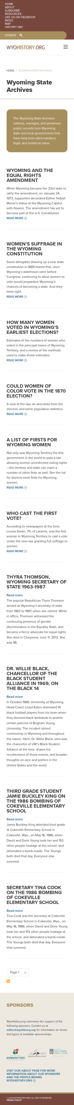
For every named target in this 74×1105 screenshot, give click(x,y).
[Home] (31, 47)
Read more (15, 218)
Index (9, 20)
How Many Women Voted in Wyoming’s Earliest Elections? (32, 327)
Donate (10, 35)
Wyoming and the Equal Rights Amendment (30, 175)
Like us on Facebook (20, 17)
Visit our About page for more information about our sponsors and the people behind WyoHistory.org (33, 1075)
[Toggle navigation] (65, 47)
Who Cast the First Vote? (32, 516)
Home (9, 4)
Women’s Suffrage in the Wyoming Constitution (34, 248)
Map (8, 24)
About (10, 7)
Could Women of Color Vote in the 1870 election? (36, 391)
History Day (14, 27)
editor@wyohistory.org (21, 1030)
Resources (13, 14)
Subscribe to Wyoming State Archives (8, 981)
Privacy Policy (14, 1100)
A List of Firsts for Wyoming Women (32, 442)
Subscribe (12, 10)
